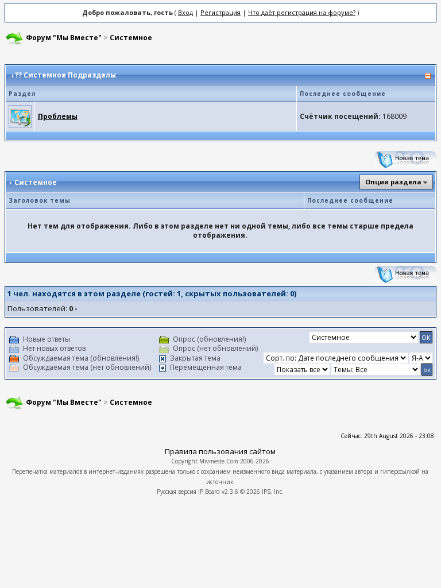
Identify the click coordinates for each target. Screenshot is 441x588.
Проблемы (58, 116)
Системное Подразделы (70, 75)
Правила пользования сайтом (220, 451)
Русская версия (176, 492)
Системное (131, 37)
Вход (185, 12)
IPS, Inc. (273, 492)
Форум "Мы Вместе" (64, 37)
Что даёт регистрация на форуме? (301, 12)
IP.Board (209, 492)
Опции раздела (393, 181)
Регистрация (220, 12)
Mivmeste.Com (218, 461)
